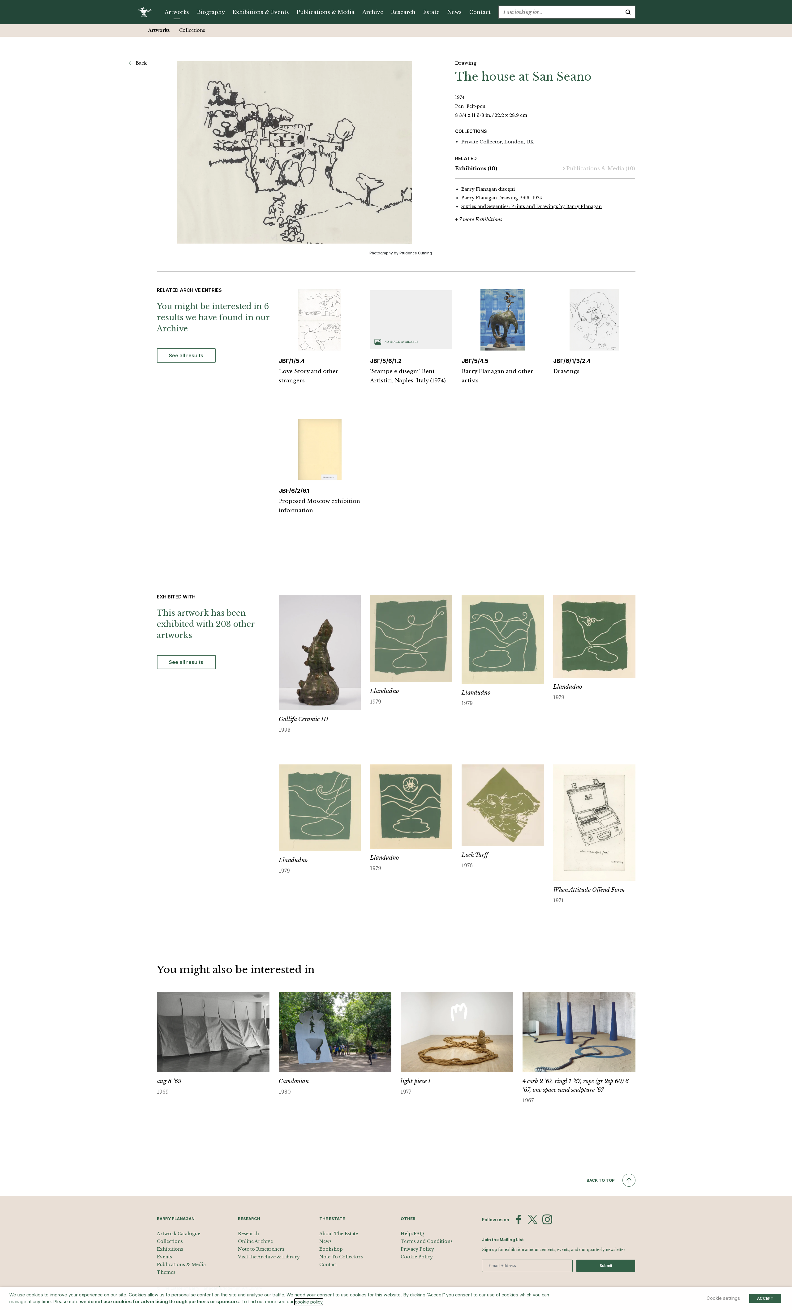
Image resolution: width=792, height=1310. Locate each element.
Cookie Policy (417, 1257)
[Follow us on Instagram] (547, 1219)
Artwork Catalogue (178, 1233)
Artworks (177, 12)
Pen (460, 106)
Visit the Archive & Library (269, 1257)
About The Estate (338, 1233)
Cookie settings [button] (723, 1298)
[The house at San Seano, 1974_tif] (294, 152)
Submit (606, 1265)
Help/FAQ (412, 1233)
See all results (186, 355)
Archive (372, 12)
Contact (480, 12)
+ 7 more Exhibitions (478, 219)
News (454, 12)
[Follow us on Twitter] (533, 1219)
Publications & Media (326, 12)
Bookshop (331, 1249)
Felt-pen (476, 106)
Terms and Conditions (427, 1241)
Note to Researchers (261, 1249)
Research (403, 12)
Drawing (465, 63)
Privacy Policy (417, 1249)
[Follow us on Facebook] (518, 1219)
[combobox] (560, 12)
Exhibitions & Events (261, 12)
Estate (431, 12)
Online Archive (255, 1241)
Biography (211, 12)
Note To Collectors (341, 1257)
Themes (166, 1272)
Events (164, 1257)
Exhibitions (476, 168)
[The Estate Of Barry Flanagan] (147, 12)
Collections (192, 30)
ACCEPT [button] (765, 1298)
